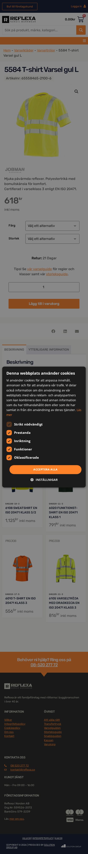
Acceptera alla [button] (45, 469)
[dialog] (44, 427)
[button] (44, 479)
